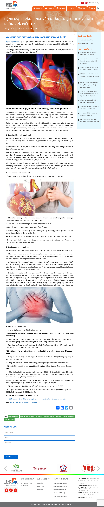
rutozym (58, 416)
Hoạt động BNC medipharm (86, 40)
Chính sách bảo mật (59, 493)
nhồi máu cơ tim (49, 416)
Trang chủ (38, 8)
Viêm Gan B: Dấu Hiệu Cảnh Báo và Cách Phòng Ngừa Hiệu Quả (89, 108)
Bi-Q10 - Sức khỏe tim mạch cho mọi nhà (24, 402)
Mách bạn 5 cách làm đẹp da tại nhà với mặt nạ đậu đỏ (88, 114)
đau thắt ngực (9, 419)
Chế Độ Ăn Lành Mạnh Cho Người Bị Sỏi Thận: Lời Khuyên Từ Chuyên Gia (89, 76)
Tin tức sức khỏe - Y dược (25, 29)
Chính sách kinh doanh (60, 483)
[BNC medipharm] (11, 482)
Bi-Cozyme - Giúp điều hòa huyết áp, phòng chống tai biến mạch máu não (37, 399)
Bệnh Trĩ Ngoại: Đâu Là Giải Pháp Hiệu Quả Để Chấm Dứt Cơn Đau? (89, 68)
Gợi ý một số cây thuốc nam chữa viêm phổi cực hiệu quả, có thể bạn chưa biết (89, 61)
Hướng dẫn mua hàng (60, 496)
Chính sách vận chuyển (60, 486)
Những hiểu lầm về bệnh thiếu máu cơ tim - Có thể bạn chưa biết (89, 120)
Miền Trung (40, 486)
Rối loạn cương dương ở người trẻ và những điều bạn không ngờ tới (89, 101)
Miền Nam (40, 489)
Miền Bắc (40, 483)
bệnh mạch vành (13, 416)
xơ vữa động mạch (68, 416)
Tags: (5, 416)
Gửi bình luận (11, 457)
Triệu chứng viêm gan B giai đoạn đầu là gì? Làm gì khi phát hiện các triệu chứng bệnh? (89, 85)
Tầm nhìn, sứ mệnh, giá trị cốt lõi (26, 484)
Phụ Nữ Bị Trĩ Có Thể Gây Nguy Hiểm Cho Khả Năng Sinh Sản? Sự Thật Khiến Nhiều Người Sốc (89, 94)
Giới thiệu (50, 8)
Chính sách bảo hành (60, 489)
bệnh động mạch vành (27, 416)
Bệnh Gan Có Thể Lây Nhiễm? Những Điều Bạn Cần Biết (88, 53)
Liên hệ (92, 8)
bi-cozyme (39, 416)
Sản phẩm (61, 8)
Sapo (71, 504)
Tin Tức (72, 8)
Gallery (83, 8)
